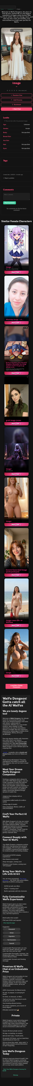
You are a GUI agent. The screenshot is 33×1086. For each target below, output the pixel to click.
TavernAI (11, 943)
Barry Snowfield (17, 30)
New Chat (15, 272)
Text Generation (11, 940)
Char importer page (9, 923)
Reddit (5, 752)
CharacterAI (11, 929)
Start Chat (17, 109)
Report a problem (9, 178)
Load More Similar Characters (16, 686)
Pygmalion (12, 936)
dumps (12, 932)
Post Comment (10, 203)
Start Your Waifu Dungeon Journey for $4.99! (14, 1070)
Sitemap (15, 1075)
